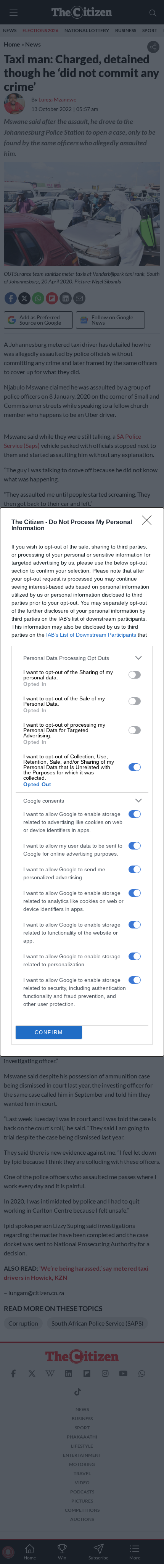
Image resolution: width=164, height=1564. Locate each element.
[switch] (135, 675)
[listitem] (82, 658)
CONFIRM (49, 1032)
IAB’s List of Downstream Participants (91, 635)
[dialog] (82, 782)
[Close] (149, 522)
